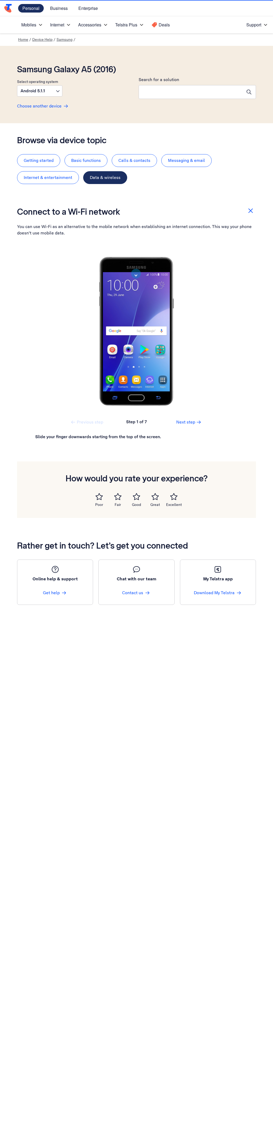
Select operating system (37, 81)
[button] (39, 91)
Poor (99, 504)
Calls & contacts (134, 160)
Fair (118, 504)
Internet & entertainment (48, 177)
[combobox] (190, 92)
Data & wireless (105, 177)
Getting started (39, 160)
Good (136, 504)
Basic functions (86, 160)
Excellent (174, 504)
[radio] (99, 496)
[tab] (38, 160)
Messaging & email (186, 160)
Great (155, 504)
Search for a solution (159, 79)
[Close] (250, 210)
